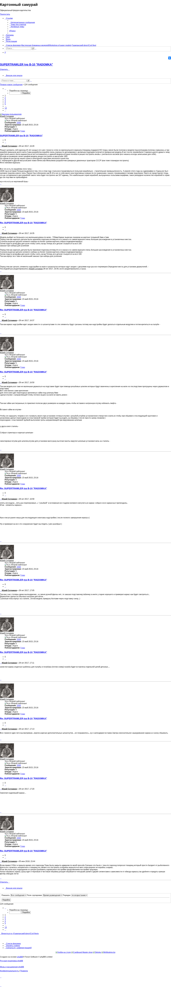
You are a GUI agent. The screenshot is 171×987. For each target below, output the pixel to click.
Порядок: (67, 895)
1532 (19, 123)
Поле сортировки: (35, 895)
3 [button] (5, 100)
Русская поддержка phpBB (11, 961)
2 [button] (5, 98)
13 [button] (6, 108)
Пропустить (5, 14)
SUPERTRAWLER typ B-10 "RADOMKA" (26, 64)
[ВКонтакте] (169, 58)
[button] (5, 89)
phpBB (20, 957)
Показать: (6, 895)
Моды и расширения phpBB (12, 967)
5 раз (22, 131)
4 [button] (5, 102)
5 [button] (5, 104)
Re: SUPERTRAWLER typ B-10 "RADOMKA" (23, 222)
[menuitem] (22, 22)
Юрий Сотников (7, 116)
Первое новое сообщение (11, 85)
